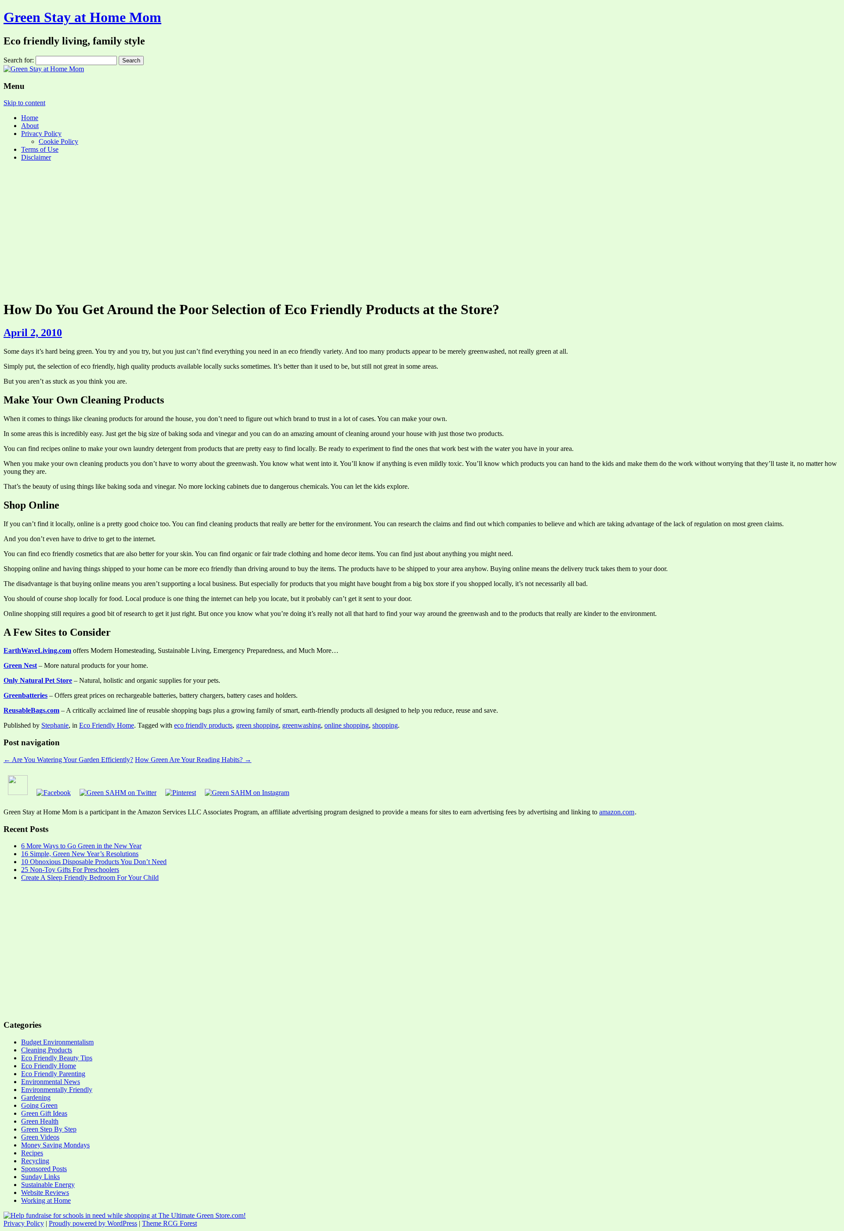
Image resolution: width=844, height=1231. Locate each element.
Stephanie (55, 725)
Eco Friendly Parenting (53, 1073)
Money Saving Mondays (55, 1145)
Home (29, 117)
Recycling (35, 1161)
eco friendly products (203, 725)
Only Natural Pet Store (38, 680)
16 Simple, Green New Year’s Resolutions (79, 853)
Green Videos (40, 1137)
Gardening (36, 1097)
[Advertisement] (422, 230)
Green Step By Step (48, 1129)
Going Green (39, 1105)
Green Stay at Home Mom (82, 17)
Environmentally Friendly (56, 1089)
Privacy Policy (41, 133)
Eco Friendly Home (106, 725)
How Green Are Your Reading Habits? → (193, 759)
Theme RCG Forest (169, 1223)
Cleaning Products (46, 1050)
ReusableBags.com (31, 710)
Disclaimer (36, 157)
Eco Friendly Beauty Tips (56, 1058)
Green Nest (20, 665)
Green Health (39, 1121)
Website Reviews (45, 1192)
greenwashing (301, 725)
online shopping (346, 725)
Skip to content (24, 102)
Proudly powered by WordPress (93, 1223)
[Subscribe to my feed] (18, 792)
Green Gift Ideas (44, 1113)
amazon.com (616, 812)
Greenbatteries (25, 695)
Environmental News (50, 1081)
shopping (385, 725)
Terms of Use (39, 149)
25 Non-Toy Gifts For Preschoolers (70, 869)
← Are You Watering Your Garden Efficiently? (68, 759)
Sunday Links (40, 1176)
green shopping (257, 725)
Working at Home (46, 1200)
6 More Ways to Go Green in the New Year (81, 846)
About (30, 125)
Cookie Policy (58, 141)
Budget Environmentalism (57, 1042)
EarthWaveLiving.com (37, 650)
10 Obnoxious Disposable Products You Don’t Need (94, 861)
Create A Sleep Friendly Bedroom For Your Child (90, 877)
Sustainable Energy (48, 1184)
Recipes (32, 1153)
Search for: (19, 60)
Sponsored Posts (44, 1168)
